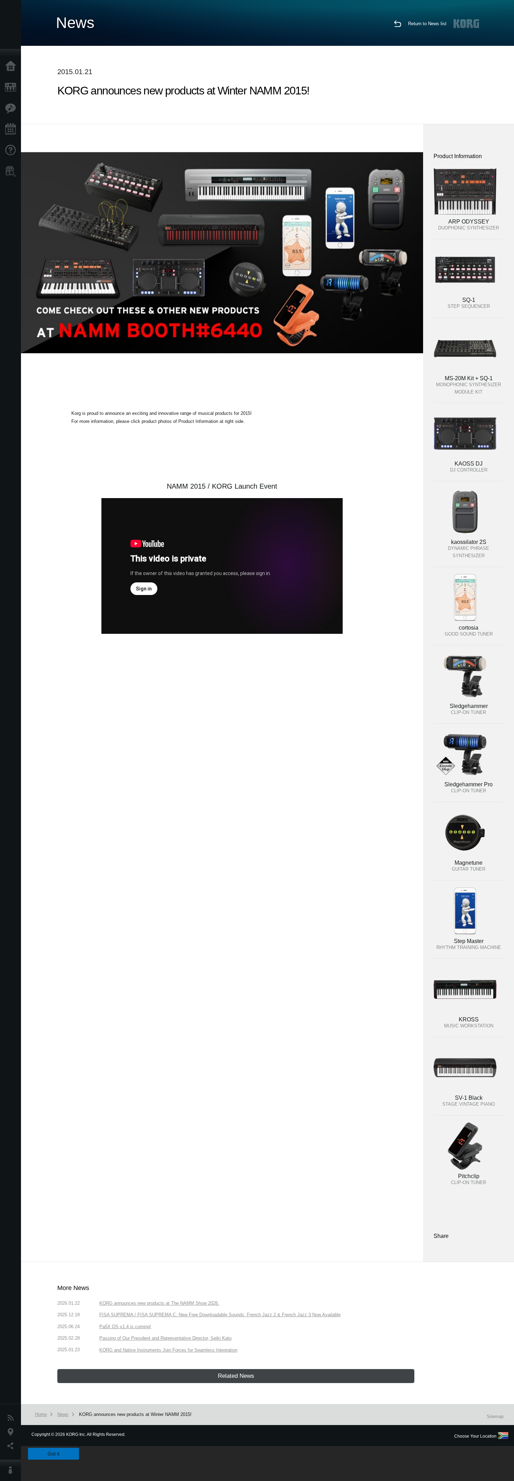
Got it (53, 1454)
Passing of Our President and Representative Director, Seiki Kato (165, 1338)
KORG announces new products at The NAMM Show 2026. (159, 1303)
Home (12, 66)
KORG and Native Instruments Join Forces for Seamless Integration (168, 1350)
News (12, 1418)
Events (12, 129)
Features (12, 108)
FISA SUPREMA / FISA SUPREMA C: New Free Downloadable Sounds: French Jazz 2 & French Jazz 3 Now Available (220, 1314)
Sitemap (495, 1416)
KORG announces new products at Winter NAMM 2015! (135, 1414)
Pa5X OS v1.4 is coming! (125, 1326)
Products (12, 87)
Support (12, 150)
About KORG (12, 1470)
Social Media (12, 1446)
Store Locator (12, 171)
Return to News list (427, 23)
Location (12, 1432)
